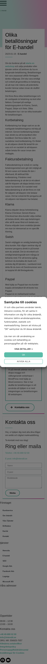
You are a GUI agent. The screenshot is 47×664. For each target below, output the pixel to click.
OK (23, 354)
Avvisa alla (23, 361)
